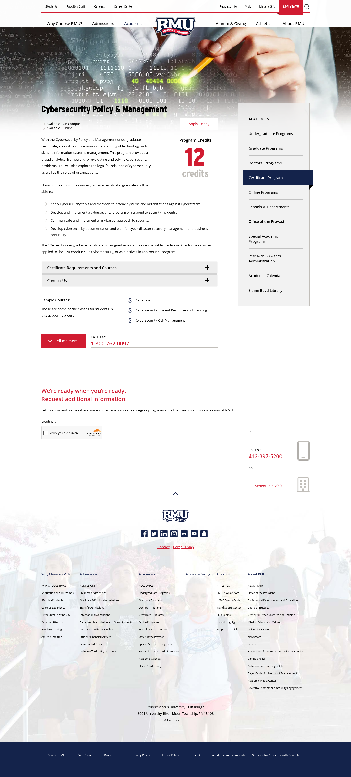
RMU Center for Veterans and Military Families (275, 651)
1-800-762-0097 (110, 343)
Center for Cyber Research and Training (271, 615)
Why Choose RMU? (64, 23)
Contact (163, 547)
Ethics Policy (170, 755)
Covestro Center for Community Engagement (275, 688)
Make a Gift (267, 6)
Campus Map (183, 547)
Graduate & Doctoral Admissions (99, 600)
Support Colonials (227, 629)
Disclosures (112, 755)
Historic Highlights (228, 622)
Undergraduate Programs (271, 133)
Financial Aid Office (91, 644)
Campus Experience (53, 607)
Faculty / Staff (76, 6)
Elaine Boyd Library (265, 290)
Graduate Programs (266, 148)
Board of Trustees (258, 607)
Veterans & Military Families (96, 629)
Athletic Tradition (51, 637)
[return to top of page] (175, 508)
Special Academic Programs (264, 239)
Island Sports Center (229, 607)
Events (252, 644)
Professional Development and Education (273, 600)
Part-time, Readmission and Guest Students (106, 622)
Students (52, 6)
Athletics (264, 23)
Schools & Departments (269, 206)
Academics (134, 23)
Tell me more (66, 340)
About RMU (293, 23)
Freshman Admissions (93, 593)
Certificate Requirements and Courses (82, 267)
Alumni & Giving (231, 23)
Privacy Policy (141, 755)
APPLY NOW (291, 7)
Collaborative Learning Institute (267, 666)
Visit (248, 6)
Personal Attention (52, 622)
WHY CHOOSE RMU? (53, 585)
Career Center (123, 6)
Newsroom (254, 637)
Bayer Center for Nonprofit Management (272, 673)
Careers (99, 6)
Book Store (84, 755)
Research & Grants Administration (265, 258)
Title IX (195, 755)
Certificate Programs (267, 177)
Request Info (228, 6)
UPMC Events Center (229, 600)
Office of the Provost (266, 221)
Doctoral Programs (265, 163)
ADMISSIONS (88, 585)
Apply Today (198, 123)
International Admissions (95, 615)
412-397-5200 (265, 456)
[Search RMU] (307, 6)
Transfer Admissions (92, 607)
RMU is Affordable (52, 600)
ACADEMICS (259, 119)
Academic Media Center (262, 680)
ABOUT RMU (255, 585)
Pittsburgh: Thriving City (55, 615)
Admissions (103, 23)
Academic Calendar (265, 275)
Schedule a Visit (268, 485)
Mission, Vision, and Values (264, 622)
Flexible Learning (51, 629)
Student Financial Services (95, 637)
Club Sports (224, 615)
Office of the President (261, 593)
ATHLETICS (223, 585)
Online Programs (263, 192)
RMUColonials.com (228, 593)
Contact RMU (56, 755)
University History (259, 629)
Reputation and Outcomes (57, 593)
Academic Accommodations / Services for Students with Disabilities (258, 755)
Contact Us (57, 280)
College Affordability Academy (98, 651)
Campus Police (256, 658)
